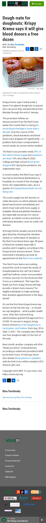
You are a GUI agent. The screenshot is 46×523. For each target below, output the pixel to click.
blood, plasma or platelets (28, 358)
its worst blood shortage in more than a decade (21, 128)
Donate (37, 4)
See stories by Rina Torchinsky (17, 397)
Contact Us (9, 466)
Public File (9, 472)
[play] (3, 520)
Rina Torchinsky (17, 44)
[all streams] (42, 520)
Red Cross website (32, 258)
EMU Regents (10, 477)
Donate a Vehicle (12, 455)
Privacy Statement (12, 461)
